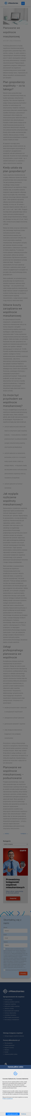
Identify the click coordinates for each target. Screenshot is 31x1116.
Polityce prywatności (8, 1098)
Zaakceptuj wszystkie (12, 1114)
